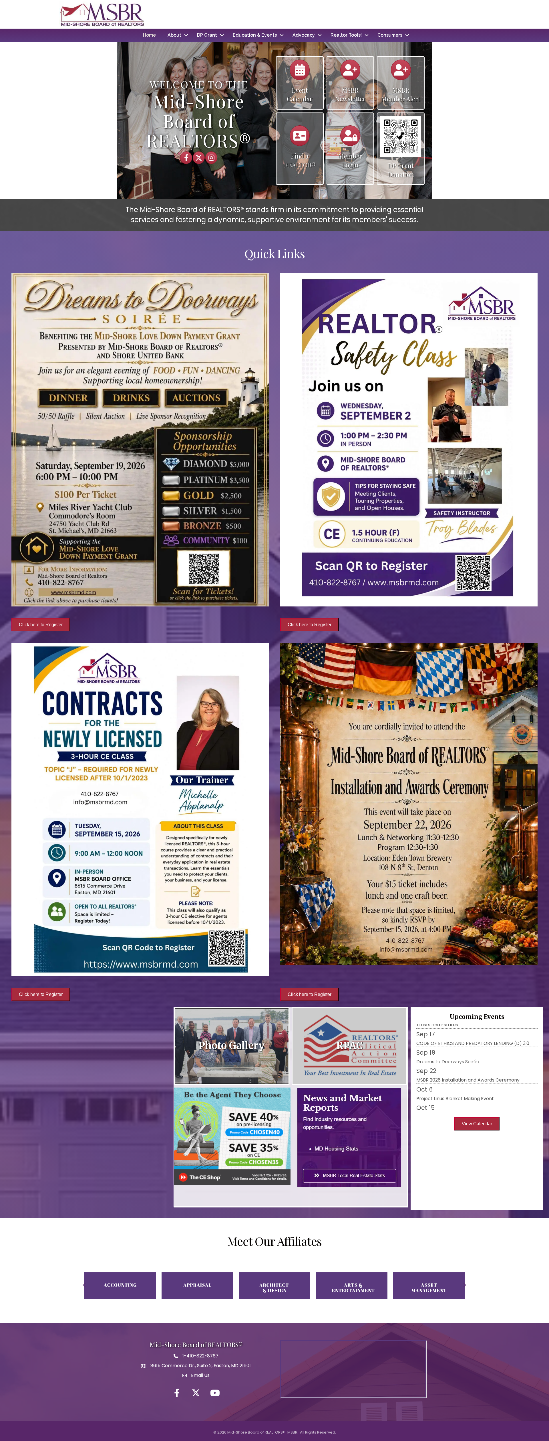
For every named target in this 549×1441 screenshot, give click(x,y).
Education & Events (255, 35)
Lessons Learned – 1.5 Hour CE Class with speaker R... (474, 1098)
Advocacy (304, 35)
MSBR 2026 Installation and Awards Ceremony (468, 1024)
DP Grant (207, 35)
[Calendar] (300, 72)
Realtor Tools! (346, 35)
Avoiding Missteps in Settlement (452, 1061)
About (174, 35)
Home (149, 35)
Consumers (389, 35)
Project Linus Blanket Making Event (455, 1043)
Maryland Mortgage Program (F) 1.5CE (459, 1080)
